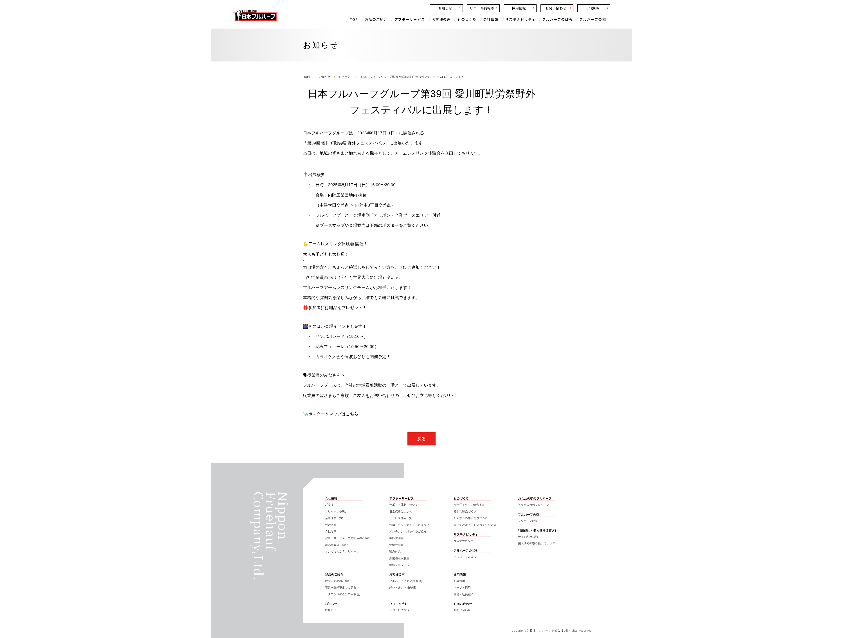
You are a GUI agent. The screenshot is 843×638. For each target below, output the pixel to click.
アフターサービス (409, 19)
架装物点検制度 (399, 558)
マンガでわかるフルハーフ (342, 551)
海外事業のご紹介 (336, 545)
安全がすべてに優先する (469, 505)
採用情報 (519, 8)
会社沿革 (330, 531)
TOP (354, 19)
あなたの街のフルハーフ (533, 505)
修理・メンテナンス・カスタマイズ (412, 525)
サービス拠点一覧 (400, 518)
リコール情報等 (482, 8)
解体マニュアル (399, 565)
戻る (421, 438)
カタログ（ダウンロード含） (343, 594)
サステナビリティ (520, 19)
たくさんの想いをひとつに (471, 518)
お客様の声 (441, 19)
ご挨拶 (329, 505)
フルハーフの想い (336, 511)
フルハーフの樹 (592, 19)
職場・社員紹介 (464, 594)
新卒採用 (459, 581)
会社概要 (330, 525)
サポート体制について (403, 505)
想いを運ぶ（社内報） (403, 587)
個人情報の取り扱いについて (536, 543)
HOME (307, 77)
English (592, 8)
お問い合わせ (555, 8)
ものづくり (467, 19)
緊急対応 (395, 551)
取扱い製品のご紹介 (338, 581)
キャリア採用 (462, 587)
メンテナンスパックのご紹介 (407, 531)
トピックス (346, 77)
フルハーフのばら (557, 19)
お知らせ (445, 8)
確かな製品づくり (465, 511)
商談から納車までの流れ (340, 587)
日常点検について (400, 511)
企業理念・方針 (335, 518)
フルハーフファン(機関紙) (405, 581)
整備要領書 (396, 545)
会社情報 (491, 19)
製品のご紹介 (376, 19)
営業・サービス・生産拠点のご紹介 (348, 538)
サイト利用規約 (528, 537)
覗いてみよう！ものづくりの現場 (475, 525)
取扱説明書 (396, 538)
